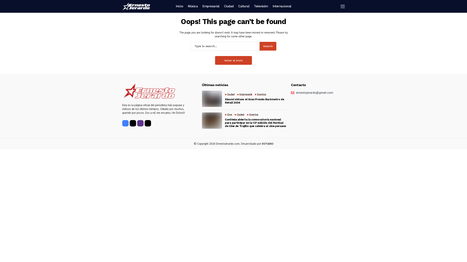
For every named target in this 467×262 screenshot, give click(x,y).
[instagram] (140, 123)
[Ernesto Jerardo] (136, 6)
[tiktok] (148, 123)
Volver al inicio (233, 60)
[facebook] (125, 123)
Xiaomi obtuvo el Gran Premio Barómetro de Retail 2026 (254, 101)
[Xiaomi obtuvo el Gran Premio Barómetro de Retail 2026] (212, 99)
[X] (133, 123)
